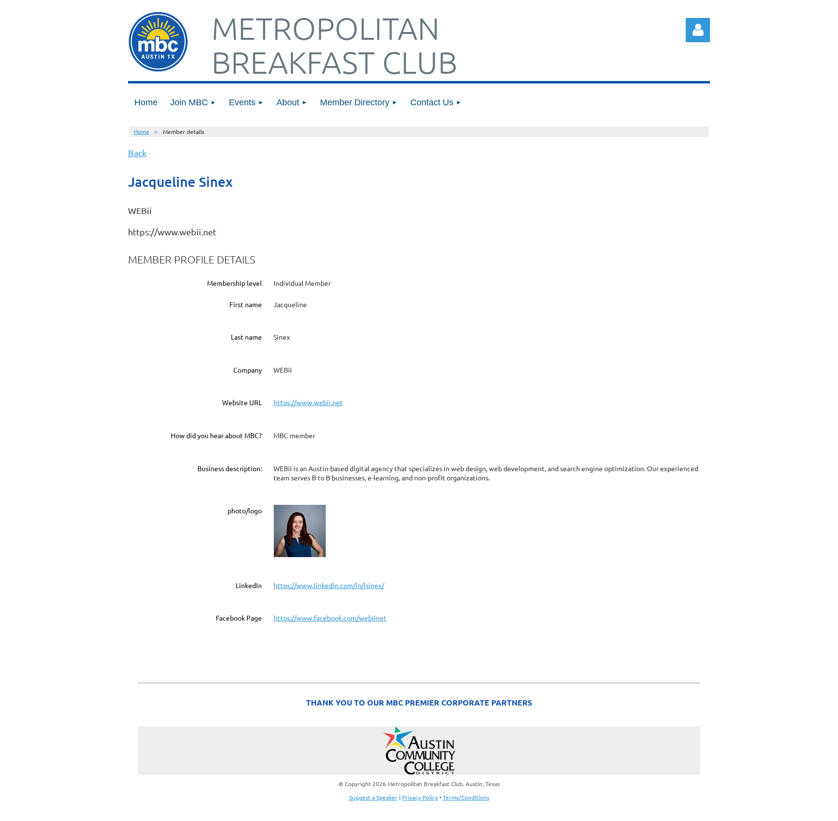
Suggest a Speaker (373, 797)
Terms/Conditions (466, 797)
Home (141, 131)
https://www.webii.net (308, 402)
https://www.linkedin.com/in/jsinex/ (329, 585)
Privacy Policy (420, 797)
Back (137, 153)
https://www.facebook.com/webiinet (330, 617)
